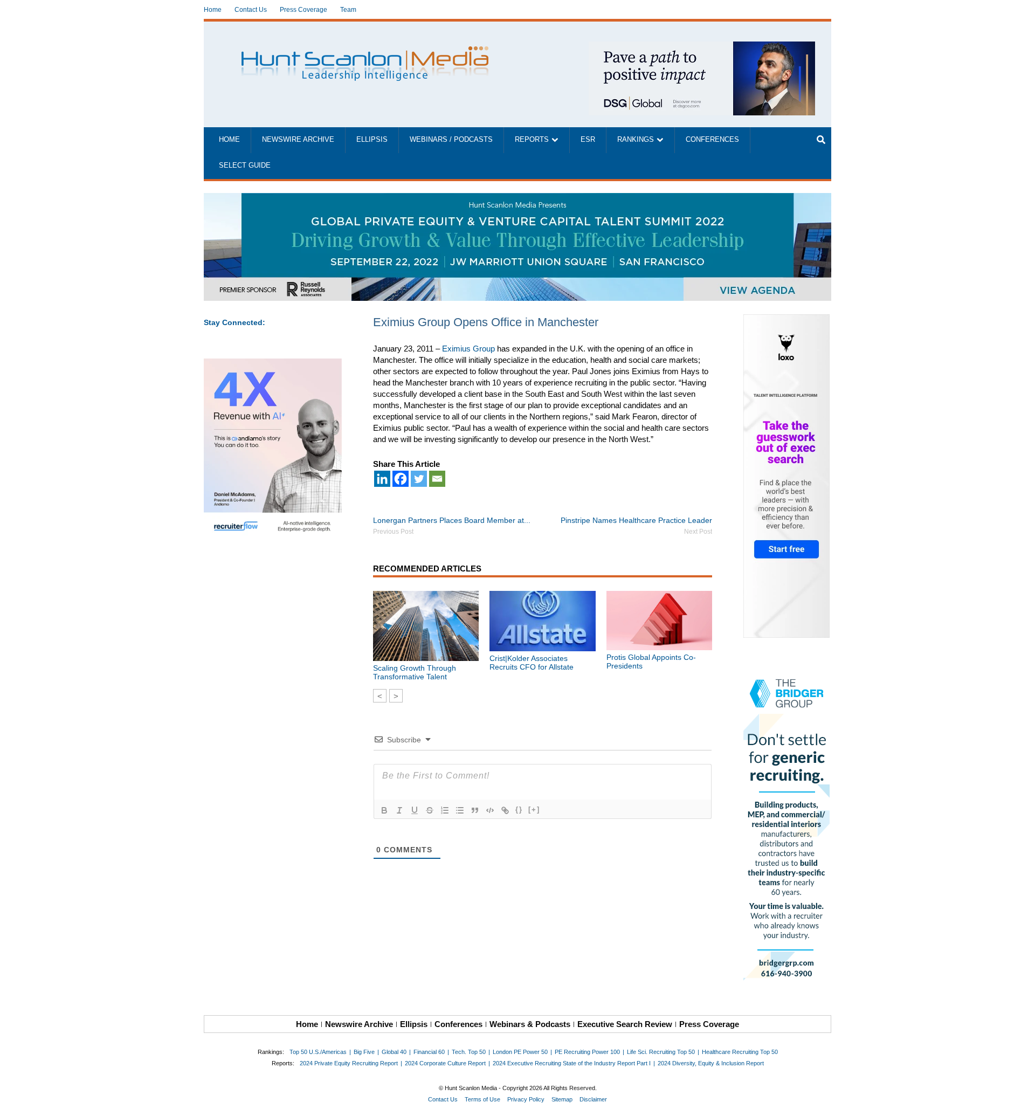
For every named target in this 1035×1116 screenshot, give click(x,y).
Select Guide (245, 165)
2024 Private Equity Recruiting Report (349, 1063)
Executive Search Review (624, 1024)
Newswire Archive (298, 139)
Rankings (635, 139)
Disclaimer (593, 1099)
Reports (532, 139)
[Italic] (399, 810)
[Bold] (384, 810)
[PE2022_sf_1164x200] (517, 198)
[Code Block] (490, 810)
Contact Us (250, 9)
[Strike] (429, 810)
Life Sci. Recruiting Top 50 (661, 1052)
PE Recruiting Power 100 (587, 1052)
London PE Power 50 (520, 1052)
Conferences (712, 139)
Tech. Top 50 (469, 1052)
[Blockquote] (474, 810)
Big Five (364, 1052)
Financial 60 (429, 1052)
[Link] (505, 810)
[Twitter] (419, 479)
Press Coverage (303, 9)
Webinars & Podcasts (529, 1024)
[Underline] (414, 810)
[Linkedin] (382, 479)
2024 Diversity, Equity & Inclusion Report (711, 1063)
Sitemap (561, 1099)
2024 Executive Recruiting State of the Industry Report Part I (572, 1063)
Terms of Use (482, 1099)
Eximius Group (468, 348)
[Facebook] (400, 479)
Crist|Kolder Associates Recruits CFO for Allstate (531, 662)
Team (348, 9)
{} (519, 809)
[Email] (437, 479)
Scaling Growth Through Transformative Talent (414, 672)
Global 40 (394, 1052)
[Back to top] (1019, 1100)
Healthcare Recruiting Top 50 (740, 1052)
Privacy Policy (525, 1099)
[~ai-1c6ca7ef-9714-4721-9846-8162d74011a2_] (702, 47)
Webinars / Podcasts (451, 139)
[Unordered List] (459, 810)
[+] (534, 809)
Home (213, 9)
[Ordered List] (444, 810)
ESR (588, 139)
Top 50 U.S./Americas (318, 1052)
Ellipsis (372, 139)
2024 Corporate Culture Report (445, 1063)
